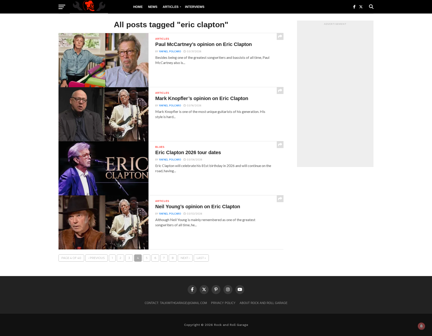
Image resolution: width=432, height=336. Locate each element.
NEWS (152, 7)
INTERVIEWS (194, 7)
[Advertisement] (335, 94)
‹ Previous (96, 258)
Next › (185, 258)
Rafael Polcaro (170, 51)
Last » (201, 258)
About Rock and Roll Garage (264, 303)
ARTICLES (170, 7)
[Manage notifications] (421, 326)
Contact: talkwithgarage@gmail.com (176, 303)
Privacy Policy (223, 303)
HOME (138, 7)
